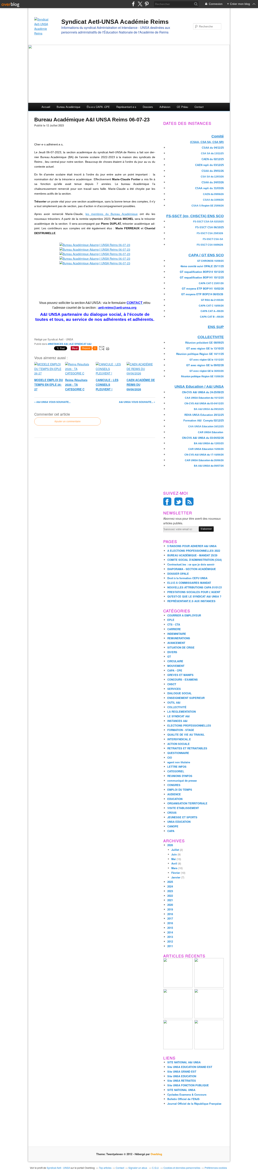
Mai (173, 859)
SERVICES (174, 689)
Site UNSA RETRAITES (181, 1080)
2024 (170, 886)
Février (175, 873)
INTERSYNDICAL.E (179, 739)
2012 (170, 941)
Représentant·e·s (126, 107)
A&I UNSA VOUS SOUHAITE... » (137, 402)
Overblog (156, 1154)
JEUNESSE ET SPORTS (182, 817)
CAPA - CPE (174, 670)
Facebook (167, 501)
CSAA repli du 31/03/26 (209, 188)
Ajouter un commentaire (67, 421)
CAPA (170, 831)
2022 (170, 896)
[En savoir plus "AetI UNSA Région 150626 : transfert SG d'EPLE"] (178, 1048)
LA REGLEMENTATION (181, 711)
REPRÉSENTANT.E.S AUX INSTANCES (191, 601)
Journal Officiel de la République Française (194, 1103)
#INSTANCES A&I (58, 344)
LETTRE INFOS (176, 767)
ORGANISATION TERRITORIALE (187, 803)
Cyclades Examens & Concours (186, 1094)
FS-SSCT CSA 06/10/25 (209, 227)
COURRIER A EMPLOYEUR (184, 615)
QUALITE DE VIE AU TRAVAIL (186, 734)
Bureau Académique (68, 107)
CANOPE (172, 826)
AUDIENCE (174, 794)
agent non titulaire (178, 762)
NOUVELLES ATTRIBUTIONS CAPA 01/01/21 (194, 587)
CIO (169, 757)
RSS (189, 501)
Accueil (46, 107)
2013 (170, 937)
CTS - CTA (173, 624)
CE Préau (182, 107)
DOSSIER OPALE (178, 574)
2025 (170, 882)
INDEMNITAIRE (176, 634)
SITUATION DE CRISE (181, 647)
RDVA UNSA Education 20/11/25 (204, 414)
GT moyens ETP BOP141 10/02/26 (203, 288)
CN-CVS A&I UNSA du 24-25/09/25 (203, 392)
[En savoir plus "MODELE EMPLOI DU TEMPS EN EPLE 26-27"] (178, 986)
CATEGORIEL (175, 771)
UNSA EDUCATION (178, 822)
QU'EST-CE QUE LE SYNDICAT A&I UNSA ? (194, 596)
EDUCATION (174, 799)
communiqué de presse (182, 780)
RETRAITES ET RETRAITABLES (187, 748)
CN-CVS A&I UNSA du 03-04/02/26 (203, 438)
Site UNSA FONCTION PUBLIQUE (188, 1085)
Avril (174, 863)
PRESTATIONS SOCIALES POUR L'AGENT (193, 592)
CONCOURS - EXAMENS (182, 679)
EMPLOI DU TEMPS (179, 789)
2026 (170, 845)
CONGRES (173, 785)
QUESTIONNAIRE (178, 753)
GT (169, 656)
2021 (170, 900)
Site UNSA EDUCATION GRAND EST (189, 1067)
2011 (170, 946)
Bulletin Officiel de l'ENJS (183, 1099)
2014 (170, 932)
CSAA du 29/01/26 (213, 170)
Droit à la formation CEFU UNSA (187, 578)
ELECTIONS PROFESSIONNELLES (189, 725)
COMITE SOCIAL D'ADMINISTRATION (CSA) (194, 560)
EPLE (170, 620)
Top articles (105, 1167)
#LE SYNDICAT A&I (80, 344)
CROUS (172, 812)
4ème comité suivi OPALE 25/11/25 (202, 266)
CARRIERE (174, 629)
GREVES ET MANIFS (180, 675)
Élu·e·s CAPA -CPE (98, 107)
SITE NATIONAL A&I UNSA (184, 1062)
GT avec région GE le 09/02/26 (205, 365)
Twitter (178, 501)
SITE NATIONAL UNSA (181, 1090)
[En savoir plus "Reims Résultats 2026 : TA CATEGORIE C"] (209, 986)
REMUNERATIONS (178, 638)
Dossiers (148, 107)
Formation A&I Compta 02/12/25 (203, 420)
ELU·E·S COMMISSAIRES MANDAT (189, 583)
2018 (170, 914)
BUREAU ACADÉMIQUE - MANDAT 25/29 (192, 555)
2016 (170, 923)
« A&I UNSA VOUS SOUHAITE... (52, 402)
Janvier (175, 877)
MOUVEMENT (175, 666)
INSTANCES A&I (177, 721)
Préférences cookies (216, 1167)
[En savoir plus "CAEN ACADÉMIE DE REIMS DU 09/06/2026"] (209, 1017)
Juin (174, 854)
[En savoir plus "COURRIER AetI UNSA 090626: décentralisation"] (209, 1048)
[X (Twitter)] (140, 4)
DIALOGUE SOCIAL (179, 693)
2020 (170, 905)
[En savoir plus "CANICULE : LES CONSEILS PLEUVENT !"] (178, 1017)
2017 (170, 918)
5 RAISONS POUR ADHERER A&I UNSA (191, 546)
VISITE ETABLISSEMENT (183, 808)
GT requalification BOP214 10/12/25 (202, 272)
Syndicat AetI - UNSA (58, 1167)
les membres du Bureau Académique (111, 214)
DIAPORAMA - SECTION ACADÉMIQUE (191, 569)
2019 (170, 909)
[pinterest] (146, 4)
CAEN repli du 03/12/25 (209, 165)
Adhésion (164, 107)
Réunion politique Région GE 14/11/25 (200, 354)
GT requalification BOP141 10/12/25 (202, 277)
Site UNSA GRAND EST (181, 1071)
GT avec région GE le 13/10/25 (205, 348)
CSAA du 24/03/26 (213, 182)
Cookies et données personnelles (181, 1167)
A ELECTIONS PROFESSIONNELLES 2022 (193, 551)
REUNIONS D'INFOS (179, 776)
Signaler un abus (138, 1167)
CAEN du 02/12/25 (213, 159)
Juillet (175, 850)
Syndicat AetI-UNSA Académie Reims (115, 21)
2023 (170, 891)
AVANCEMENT (176, 643)
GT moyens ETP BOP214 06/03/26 (202, 294)
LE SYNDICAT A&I (178, 716)
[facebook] (133, 4)
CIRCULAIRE (175, 661)
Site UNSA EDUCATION (181, 1076)
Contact (199, 107)
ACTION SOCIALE (178, 744)
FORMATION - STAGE (180, 730)
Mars (174, 868)
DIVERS (172, 652)
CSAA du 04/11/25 (213, 147)
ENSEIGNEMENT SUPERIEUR (186, 698)
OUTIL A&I (173, 702)
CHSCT (171, 684)
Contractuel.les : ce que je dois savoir (190, 564)
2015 (170, 928)
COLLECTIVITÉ (176, 707)
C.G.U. (155, 1167)
